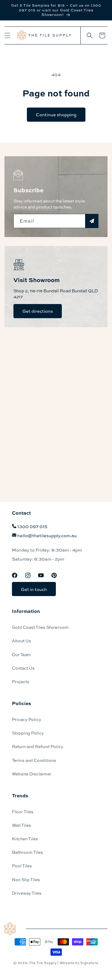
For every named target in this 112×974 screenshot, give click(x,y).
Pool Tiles (22, 866)
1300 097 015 (32, 526)
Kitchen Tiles (25, 839)
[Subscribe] (91, 221)
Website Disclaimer (31, 774)
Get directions (37, 311)
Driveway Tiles (27, 893)
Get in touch (34, 589)
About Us (21, 641)
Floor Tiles (22, 811)
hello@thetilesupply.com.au (47, 535)
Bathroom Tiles (27, 852)
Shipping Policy (28, 733)
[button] (7, 35)
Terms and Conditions (34, 760)
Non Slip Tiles (26, 879)
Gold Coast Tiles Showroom (40, 627)
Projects (20, 681)
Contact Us (23, 668)
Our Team (21, 654)
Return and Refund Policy (37, 746)
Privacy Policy (26, 719)
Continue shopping (56, 114)
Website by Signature (79, 962)
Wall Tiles (21, 825)
